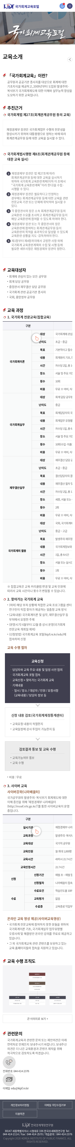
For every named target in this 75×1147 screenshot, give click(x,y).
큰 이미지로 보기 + (37, 1019)
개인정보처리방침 (20, 1105)
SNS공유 (69, 59)
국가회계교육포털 (21, 6)
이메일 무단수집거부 (55, 1105)
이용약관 (20, 1113)
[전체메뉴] (70, 6)
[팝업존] (62, 6)
